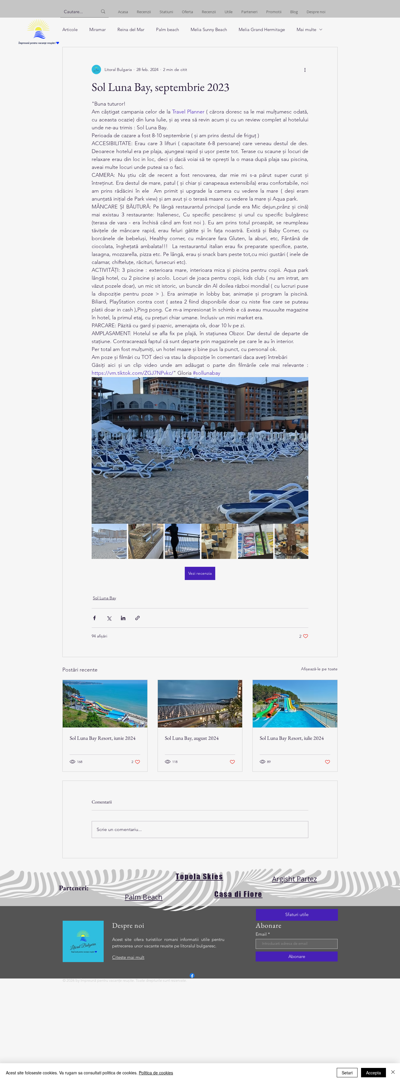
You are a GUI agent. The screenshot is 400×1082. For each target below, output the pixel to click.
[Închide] (392, 1072)
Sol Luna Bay (104, 598)
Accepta (373, 1073)
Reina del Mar (130, 29)
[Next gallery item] (301, 450)
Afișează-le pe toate (319, 668)
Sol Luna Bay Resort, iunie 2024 (103, 738)
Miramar (97, 29)
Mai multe (306, 29)
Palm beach (167, 29)
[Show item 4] (219, 541)
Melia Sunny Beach (209, 29)
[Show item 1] (109, 541)
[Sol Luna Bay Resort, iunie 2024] (105, 703)
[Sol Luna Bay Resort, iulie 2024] (295, 703)
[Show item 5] (255, 541)
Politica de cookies (156, 1073)
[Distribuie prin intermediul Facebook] (94, 618)
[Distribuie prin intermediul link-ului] (137, 618)
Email (261, 934)
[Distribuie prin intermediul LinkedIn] (123, 618)
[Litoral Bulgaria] (192, 975)
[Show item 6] (292, 541)
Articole (70, 29)
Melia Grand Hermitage (262, 29)
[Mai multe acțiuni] (304, 69)
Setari (347, 1073)
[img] (38, 44)
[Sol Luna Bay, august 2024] (200, 703)
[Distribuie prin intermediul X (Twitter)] (109, 618)
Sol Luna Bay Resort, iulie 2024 (292, 738)
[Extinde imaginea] (200, 450)
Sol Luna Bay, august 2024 (192, 738)
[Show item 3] (182, 541)
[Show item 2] (145, 541)
